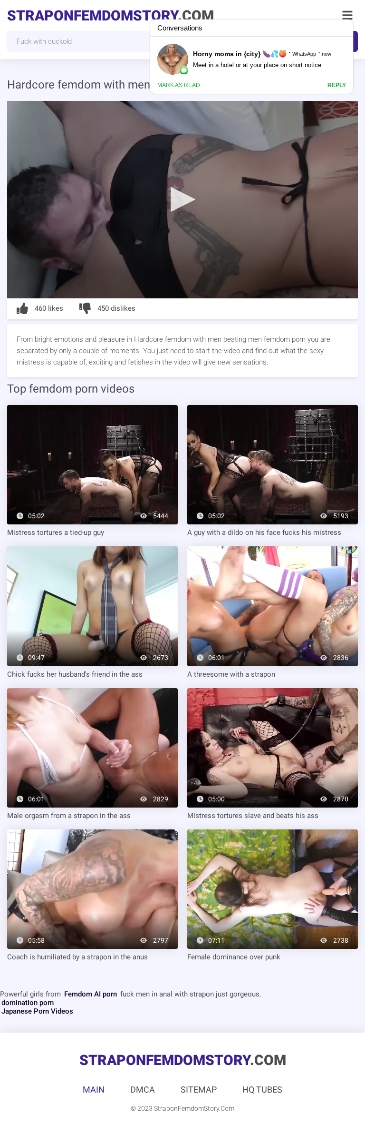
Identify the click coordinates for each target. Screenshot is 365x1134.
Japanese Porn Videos (37, 1011)
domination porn (27, 1002)
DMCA (142, 1090)
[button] (182, 199)
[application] (182, 199)
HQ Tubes (262, 1090)
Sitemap (199, 1090)
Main (94, 1090)
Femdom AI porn (90, 994)
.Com (110, 15)
